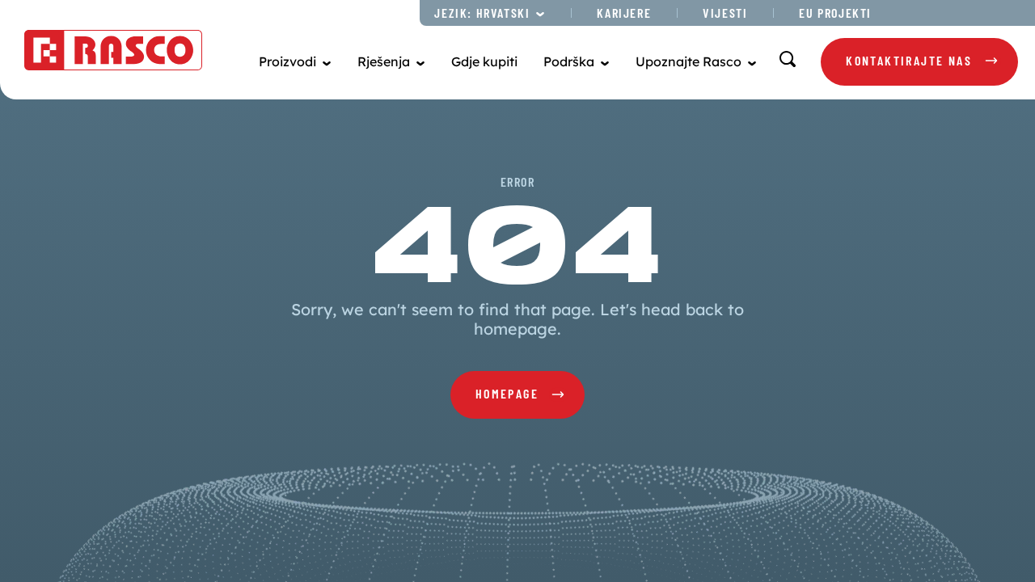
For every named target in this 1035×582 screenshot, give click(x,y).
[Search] (787, 59)
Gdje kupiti (484, 61)
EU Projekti (835, 12)
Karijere (624, 12)
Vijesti (725, 12)
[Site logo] (113, 50)
